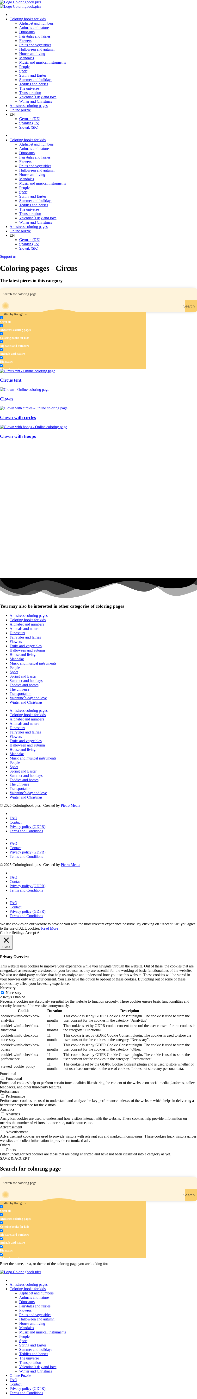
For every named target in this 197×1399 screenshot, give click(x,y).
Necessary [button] (8, 988)
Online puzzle (20, 110)
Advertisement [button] (11, 1127)
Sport (23, 71)
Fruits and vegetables (35, 45)
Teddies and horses (33, 84)
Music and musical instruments (42, 62)
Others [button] (5, 1145)
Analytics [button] (7, 1109)
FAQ (13, 818)
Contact (15, 822)
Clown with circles (18, 417)
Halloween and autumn (37, 49)
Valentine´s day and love (37, 97)
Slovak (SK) (28, 127)
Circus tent (10, 380)
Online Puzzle (20, 1375)
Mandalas (26, 58)
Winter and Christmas (35, 101)
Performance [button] (9, 1091)
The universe (29, 88)
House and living (32, 54)
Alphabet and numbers (36, 23)
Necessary (13, 993)
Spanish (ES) (29, 123)
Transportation (30, 93)
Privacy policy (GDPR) (27, 827)
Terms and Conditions (26, 831)
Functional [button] (8, 1074)
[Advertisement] (98, 477)
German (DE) (29, 119)
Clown (6, 398)
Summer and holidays (35, 80)
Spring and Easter (32, 75)
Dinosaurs (27, 32)
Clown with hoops (18, 436)
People (24, 67)
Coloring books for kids (28, 19)
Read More (49, 928)
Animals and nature (34, 28)
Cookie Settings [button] (12, 933)
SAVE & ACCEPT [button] (15, 1158)
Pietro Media (70, 805)
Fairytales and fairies (34, 36)
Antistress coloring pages (29, 106)
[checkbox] (24, 320)
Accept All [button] (33, 933)
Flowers (25, 41)
